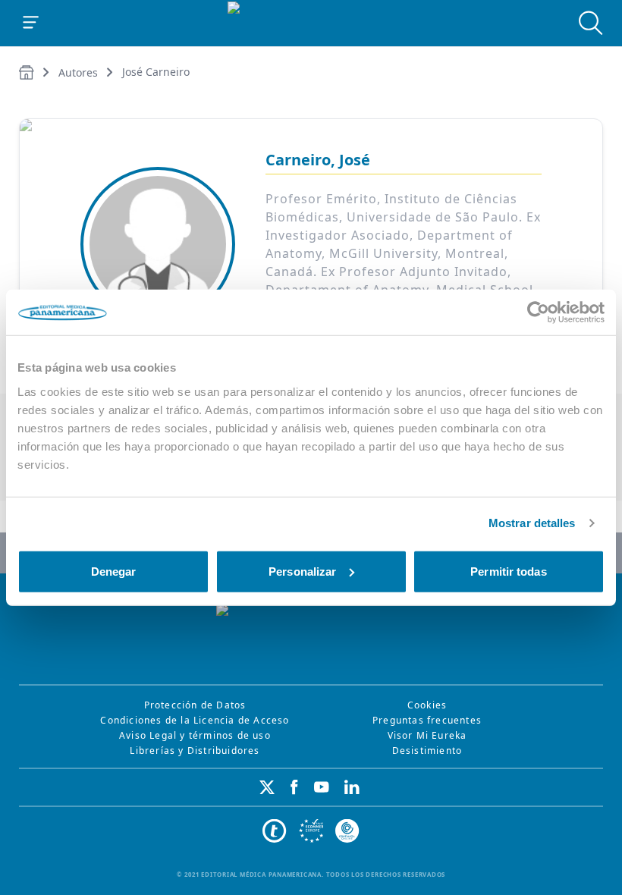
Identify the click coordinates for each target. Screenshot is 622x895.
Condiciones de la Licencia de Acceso (194, 720)
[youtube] (321, 787)
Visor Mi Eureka (427, 735)
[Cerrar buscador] (591, 23)
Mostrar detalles (532, 523)
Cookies (427, 705)
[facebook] (294, 787)
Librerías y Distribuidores (194, 750)
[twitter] (267, 787)
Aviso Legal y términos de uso (195, 735)
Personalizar (302, 570)
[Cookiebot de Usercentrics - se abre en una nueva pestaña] (538, 312)
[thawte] (274, 831)
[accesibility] (311, 831)
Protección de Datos (195, 705)
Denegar (114, 570)
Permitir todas (508, 570)
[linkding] (352, 787)
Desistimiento (427, 750)
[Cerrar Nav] (31, 23)
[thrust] (347, 831)
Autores (78, 72)
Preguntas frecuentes (427, 720)
